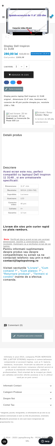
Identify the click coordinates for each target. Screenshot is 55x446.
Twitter (12, 82)
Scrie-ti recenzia (15, 89)
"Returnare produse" (16, 273)
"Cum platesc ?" (30, 270)
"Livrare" (32, 267)
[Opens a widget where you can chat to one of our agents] (45, 441)
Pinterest (19, 82)
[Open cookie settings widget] (4, 442)
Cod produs (9, 140)
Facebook (6, 82)
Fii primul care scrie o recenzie (29, 336)
